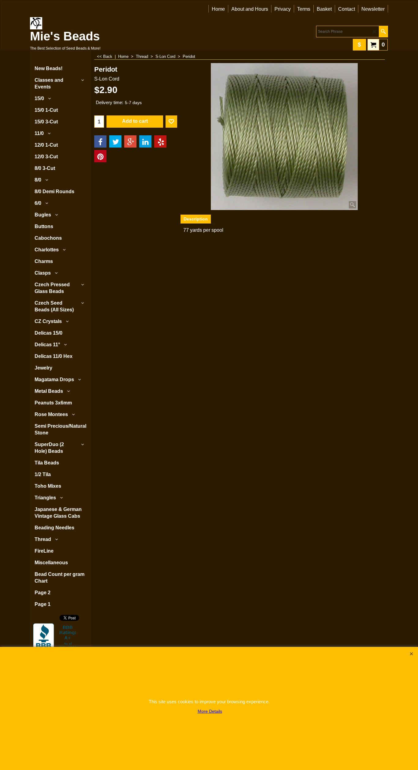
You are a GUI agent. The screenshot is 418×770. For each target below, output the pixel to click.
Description (196, 218)
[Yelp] (160, 141)
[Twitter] (115, 141)
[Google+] (130, 141)
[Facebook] (100, 141)
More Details (210, 711)
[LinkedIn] (145, 141)
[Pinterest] (100, 156)
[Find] (383, 31)
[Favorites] (171, 121)
